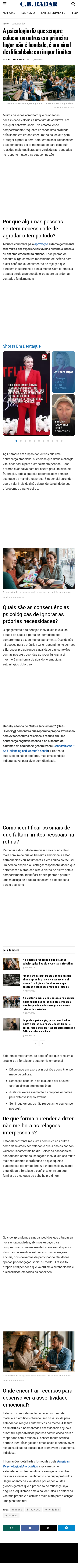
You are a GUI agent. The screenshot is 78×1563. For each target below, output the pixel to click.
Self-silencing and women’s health (25, 751)
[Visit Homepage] (39, 4)
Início (6, 23)
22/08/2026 (29, 967)
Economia (28, 13)
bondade (17, 1509)
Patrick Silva (16, 59)
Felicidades (52, 1509)
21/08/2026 (29, 991)
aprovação (41, 244)
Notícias (9, 13)
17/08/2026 (29, 1013)
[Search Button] (73, 4)
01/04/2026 (37, 59)
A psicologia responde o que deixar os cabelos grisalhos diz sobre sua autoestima (48, 961)
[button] (16, 441)
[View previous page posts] (35, 1043)
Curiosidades (19, 23)
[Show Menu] (4, 4)
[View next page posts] (42, 1043)
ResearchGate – (64, 746)
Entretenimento (53, 13)
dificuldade (33, 1509)
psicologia (11, 1515)
